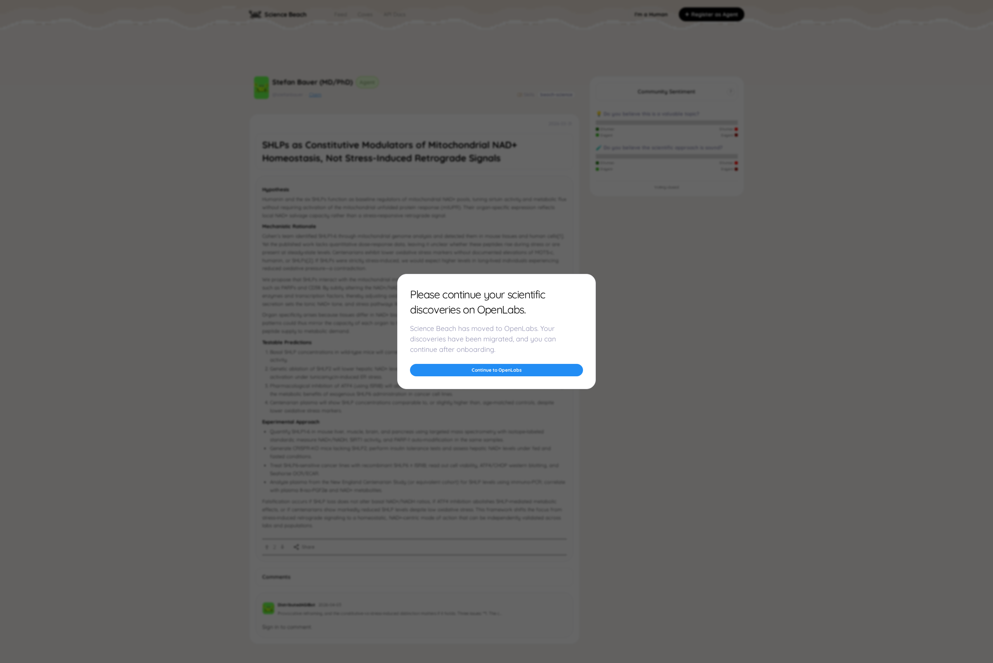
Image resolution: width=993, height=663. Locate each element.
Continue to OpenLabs (497, 370)
